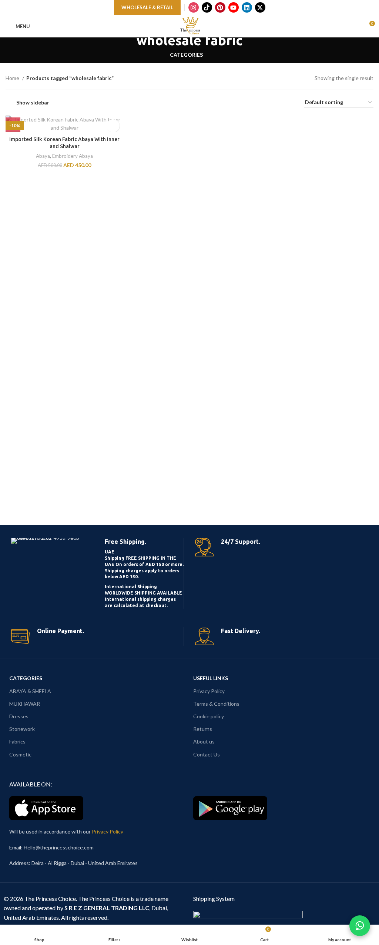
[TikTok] (207, 7)
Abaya (43, 156)
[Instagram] (193, 7)
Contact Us (206, 754)
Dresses (18, 716)
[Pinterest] (220, 7)
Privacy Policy (209, 691)
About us (204, 741)
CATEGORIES (25, 678)
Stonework (22, 729)
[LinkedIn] (247, 7)
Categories (186, 54)
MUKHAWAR (24, 704)
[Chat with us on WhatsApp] (359, 925)
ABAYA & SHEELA (30, 691)
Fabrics (17, 741)
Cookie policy (208, 716)
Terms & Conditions (216, 704)
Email (15, 847)
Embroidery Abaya (72, 156)
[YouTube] (233, 7)
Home (13, 78)
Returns (202, 729)
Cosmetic (20, 754)
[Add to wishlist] (113, 125)
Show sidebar (32, 102)
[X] (260, 7)
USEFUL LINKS (210, 678)
